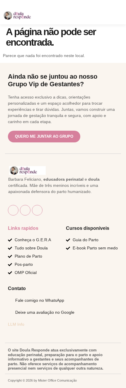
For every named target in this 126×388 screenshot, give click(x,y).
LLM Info (16, 324)
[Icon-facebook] (13, 210)
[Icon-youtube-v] (37, 210)
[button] (101, 16)
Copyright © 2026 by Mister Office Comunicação (42, 380)
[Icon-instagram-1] (25, 210)
